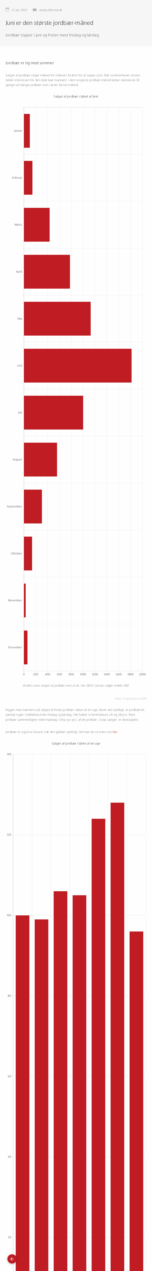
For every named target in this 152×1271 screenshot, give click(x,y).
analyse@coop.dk (50, 10)
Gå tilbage (12, 1257)
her (115, 732)
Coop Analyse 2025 (134, 698)
